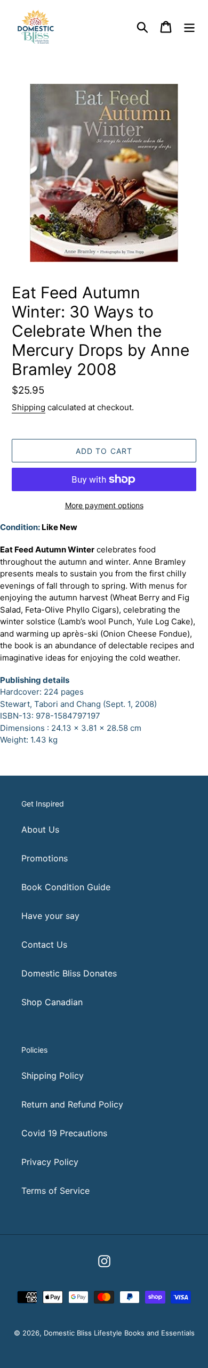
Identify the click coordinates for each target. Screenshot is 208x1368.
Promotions (44, 858)
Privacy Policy (49, 1162)
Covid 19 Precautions (64, 1133)
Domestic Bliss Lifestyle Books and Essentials (119, 1333)
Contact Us (44, 944)
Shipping (28, 407)
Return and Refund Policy (72, 1104)
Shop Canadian (52, 1002)
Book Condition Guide (65, 887)
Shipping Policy (52, 1075)
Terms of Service (55, 1190)
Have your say (50, 915)
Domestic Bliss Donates (69, 973)
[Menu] (189, 26)
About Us (40, 829)
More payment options (104, 505)
